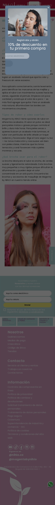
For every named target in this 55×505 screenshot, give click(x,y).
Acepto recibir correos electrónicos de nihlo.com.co (29, 69)
